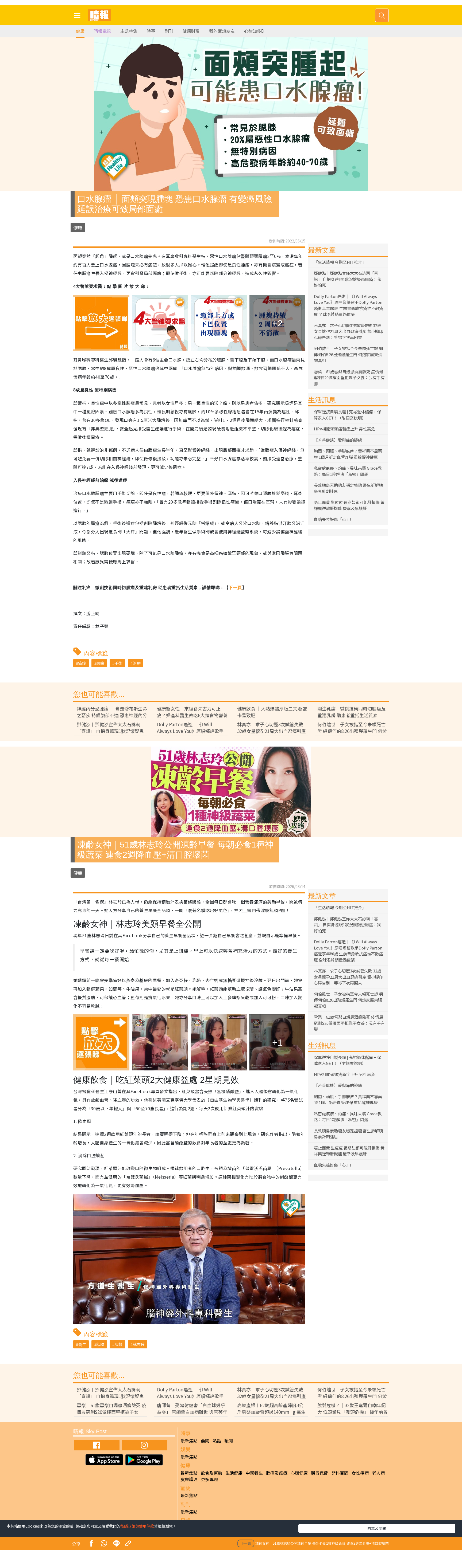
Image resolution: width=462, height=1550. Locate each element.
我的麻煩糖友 (222, 31)
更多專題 (209, 1479)
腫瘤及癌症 (276, 1473)
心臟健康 (299, 1473)
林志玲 (139, 1344)
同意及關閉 (376, 1528)
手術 (118, 663)
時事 (151, 31)
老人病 (378, 1473)
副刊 (169, 31)
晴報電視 (102, 31)
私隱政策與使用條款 (137, 1526)
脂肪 (100, 1344)
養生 (82, 1344)
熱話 (217, 1440)
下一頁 (235, 587)
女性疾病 (360, 1473)
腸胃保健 (319, 1473)
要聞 (205, 1440)
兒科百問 (339, 1473)
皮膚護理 (189, 1479)
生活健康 (233, 1473)
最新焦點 (189, 1440)
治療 (137, 663)
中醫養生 (254, 1473)
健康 (80, 31)
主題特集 (128, 31)
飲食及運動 (211, 1473)
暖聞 (228, 1440)
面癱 (100, 663)
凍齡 (118, 1344)
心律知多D (254, 31)
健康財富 (191, 31)
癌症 (82, 663)
